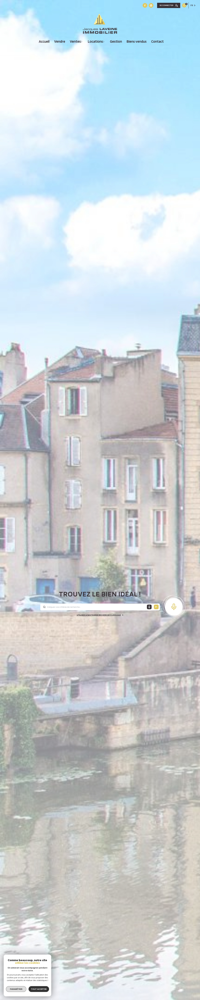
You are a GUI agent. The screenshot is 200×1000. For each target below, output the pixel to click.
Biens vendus (137, 41)
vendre (59, 41)
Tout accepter (39, 989)
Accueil (44, 41)
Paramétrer (16, 989)
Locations (95, 41)
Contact (157, 41)
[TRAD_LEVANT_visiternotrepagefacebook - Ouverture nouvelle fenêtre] (145, 5)
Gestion (116, 41)
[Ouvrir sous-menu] (81, 41)
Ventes (75, 41)
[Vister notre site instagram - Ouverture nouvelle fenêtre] (151, 5)
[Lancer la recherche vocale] (174, 606)
